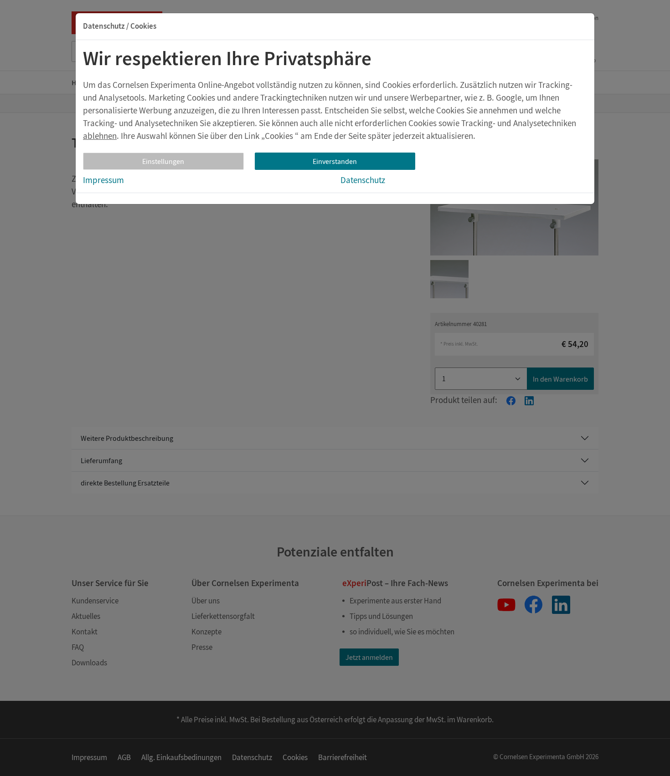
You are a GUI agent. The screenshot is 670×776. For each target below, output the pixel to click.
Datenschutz (362, 179)
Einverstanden (335, 161)
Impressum (103, 179)
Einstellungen (163, 161)
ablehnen (100, 135)
